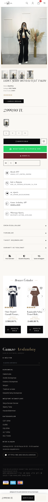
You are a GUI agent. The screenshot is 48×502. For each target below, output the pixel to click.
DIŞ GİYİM (6, 428)
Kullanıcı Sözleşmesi (10, 382)
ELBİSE (5, 425)
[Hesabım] (33, 3)
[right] (43, 310)
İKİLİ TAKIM (7, 436)
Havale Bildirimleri (9, 411)
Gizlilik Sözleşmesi (9, 378)
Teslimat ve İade (9, 389)
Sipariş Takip (7, 407)
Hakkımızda (7, 374)
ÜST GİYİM (6, 421)
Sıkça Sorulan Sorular (10, 403)
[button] (5, 34)
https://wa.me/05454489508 (22, 455)
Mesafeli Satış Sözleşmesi (12, 393)
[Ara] (27, 3)
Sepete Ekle (22, 141)
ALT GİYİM (6, 432)
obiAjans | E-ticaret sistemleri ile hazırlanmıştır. (24, 492)
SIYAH (6, 126)
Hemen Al (26, 156)
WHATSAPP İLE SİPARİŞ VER (27, 149)
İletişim (5, 385)
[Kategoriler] (44, 3)
